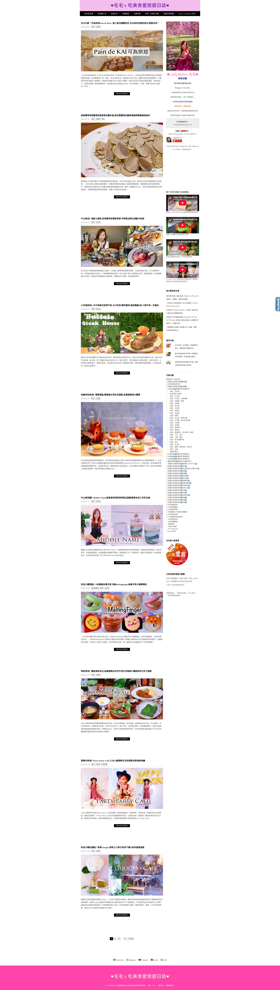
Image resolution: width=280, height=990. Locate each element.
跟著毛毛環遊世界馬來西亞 (178, 495)
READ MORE (122, 94)
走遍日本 (114, 14)
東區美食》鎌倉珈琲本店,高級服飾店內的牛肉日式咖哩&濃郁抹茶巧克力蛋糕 (116, 671)
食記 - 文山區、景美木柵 (178, 418)
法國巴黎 (137, 14)
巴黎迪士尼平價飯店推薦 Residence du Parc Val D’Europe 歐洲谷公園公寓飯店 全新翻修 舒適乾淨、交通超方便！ (182, 320)
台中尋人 (184, 593)
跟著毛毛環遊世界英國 (176, 471)
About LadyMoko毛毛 (187, 14)
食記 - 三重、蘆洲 (176, 437)
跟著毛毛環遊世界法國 (176, 386)
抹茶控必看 (88, 14)
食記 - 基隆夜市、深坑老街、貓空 (181, 432)
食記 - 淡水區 (174, 391)
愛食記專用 (174, 451)
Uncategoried (173, 529)
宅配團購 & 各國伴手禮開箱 (177, 512)
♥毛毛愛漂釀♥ (173, 507)
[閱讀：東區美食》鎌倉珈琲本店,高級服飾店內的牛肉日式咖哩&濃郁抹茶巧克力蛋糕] (122, 719)
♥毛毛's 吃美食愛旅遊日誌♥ (140, 5)
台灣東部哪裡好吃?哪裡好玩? (179, 459)
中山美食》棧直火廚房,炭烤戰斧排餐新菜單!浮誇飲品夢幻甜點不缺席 (112, 219)
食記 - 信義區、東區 (98, 119)
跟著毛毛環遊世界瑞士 (176, 466)
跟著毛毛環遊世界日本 (176, 490)
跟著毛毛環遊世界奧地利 (177, 476)
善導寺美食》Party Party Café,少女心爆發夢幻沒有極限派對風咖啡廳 (113, 761)
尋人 (193, 593)
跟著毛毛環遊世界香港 (176, 502)
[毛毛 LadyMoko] (182, 70)
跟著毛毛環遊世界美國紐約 (178, 480)
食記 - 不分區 (174, 444)
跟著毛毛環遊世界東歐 (176, 381)
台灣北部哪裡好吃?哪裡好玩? (179, 389)
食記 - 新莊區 (174, 410)
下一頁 (130, 939)
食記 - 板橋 (174, 415)
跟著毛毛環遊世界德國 (176, 473)
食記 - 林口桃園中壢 (177, 439)
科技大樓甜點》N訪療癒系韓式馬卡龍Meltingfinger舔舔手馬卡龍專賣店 (114, 584)
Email (155, 960)
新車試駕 (171, 524)
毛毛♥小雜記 (172, 526)
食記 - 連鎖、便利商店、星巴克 (181, 447)
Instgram (132, 960)
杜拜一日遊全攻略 (152, 14)
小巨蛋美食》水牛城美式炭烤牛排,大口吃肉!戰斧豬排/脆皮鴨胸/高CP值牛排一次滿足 (120, 305)
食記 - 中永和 (174, 408)
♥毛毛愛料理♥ (173, 509)
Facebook (120, 960)
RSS (165, 960)
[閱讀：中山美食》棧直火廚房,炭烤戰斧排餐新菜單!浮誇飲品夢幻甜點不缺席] (122, 266)
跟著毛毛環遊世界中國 (176, 500)
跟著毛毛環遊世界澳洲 (176, 492)
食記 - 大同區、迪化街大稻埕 (180, 420)
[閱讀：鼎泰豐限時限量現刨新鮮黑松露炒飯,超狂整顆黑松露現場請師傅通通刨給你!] (122, 177)
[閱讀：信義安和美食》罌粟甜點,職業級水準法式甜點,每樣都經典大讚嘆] (122, 456)
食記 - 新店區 (174, 425)
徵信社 (171, 593)
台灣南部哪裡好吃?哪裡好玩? (179, 456)
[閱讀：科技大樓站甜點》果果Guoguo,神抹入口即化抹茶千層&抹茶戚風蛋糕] (122, 895)
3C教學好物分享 (175, 517)
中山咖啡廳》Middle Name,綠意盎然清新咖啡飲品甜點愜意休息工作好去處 (115, 498)
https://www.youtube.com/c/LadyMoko (182, 134)
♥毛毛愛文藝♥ (173, 514)
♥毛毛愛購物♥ (173, 521)
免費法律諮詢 (175, 595)
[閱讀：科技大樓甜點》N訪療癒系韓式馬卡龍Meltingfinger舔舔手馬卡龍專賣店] (122, 632)
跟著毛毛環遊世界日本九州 (178, 488)
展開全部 (169, 379)
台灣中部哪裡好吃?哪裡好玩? (179, 454)
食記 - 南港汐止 (175, 427)
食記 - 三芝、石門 (176, 434)
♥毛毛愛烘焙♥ (173, 504)
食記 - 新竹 (174, 442)
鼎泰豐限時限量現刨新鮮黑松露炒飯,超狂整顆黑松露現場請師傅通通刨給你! (116, 115)
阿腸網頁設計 (169, 985)
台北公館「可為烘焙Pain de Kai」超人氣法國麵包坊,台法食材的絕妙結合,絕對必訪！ (120, 23)
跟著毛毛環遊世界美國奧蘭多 (179, 483)
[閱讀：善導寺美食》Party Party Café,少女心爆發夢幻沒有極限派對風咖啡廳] (122, 808)
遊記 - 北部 (174, 449)
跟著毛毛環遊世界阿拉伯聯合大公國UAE (183, 468)
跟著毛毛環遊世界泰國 (176, 497)
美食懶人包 (102, 14)
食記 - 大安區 (96, 27)
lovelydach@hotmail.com (183, 124)
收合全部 (177, 379)
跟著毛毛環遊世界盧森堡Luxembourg (182, 463)
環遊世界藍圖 (169, 14)
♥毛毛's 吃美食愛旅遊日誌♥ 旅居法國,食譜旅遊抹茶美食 (128, 985)
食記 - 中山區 (96, 222)
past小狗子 (172, 531)
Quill (153, 985)
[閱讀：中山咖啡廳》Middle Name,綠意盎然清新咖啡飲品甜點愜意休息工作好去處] (122, 545)
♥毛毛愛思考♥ (173, 519)
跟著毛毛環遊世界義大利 (177, 478)
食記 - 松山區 (96, 309)
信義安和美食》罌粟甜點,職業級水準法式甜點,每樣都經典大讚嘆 (110, 395)
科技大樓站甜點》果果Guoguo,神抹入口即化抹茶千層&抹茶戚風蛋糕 (112, 847)
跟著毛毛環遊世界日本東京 (178, 485)
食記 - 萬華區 (174, 430)
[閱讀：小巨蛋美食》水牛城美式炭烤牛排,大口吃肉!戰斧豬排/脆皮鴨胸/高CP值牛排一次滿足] (122, 353)
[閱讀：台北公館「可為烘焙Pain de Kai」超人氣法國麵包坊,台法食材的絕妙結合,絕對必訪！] (122, 71)
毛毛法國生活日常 (174, 384)
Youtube (145, 960)
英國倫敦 (125, 14)
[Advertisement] (182, 170)
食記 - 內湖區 (174, 413)
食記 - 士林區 (174, 422)
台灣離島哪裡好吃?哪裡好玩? (181, 461)
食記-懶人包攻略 (175, 394)
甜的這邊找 (95, 588)
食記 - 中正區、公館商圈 (99, 764)
